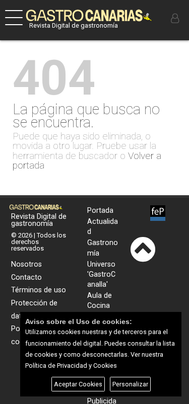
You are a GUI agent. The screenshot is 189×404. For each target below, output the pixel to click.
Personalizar (130, 384)
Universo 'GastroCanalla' (101, 274)
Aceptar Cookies (78, 384)
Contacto (26, 277)
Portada (100, 210)
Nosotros (26, 264)
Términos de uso (38, 290)
